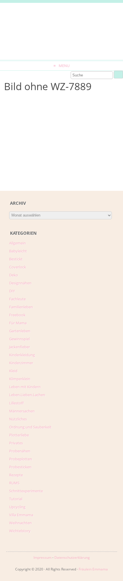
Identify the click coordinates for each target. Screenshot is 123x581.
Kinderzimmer (21, 362)
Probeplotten (20, 458)
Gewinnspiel (19, 338)
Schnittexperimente (26, 490)
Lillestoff (16, 403)
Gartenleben (19, 330)
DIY (12, 290)
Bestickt (16, 259)
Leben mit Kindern (25, 386)
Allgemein (17, 243)
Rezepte (16, 474)
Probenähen (19, 451)
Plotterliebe (19, 435)
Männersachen (22, 411)
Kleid (13, 370)
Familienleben (21, 306)
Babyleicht (18, 251)
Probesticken (20, 466)
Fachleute (17, 298)
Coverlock (17, 267)
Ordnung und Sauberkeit (30, 427)
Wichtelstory (20, 530)
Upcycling (17, 506)
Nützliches (18, 419)
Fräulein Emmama (93, 569)
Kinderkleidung (22, 354)
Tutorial (15, 498)
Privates (16, 443)
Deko (13, 275)
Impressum (42, 557)
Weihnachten (20, 522)
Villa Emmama (21, 514)
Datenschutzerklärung (72, 557)
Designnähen (20, 283)
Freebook (17, 314)
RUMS (14, 482)
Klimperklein (19, 378)
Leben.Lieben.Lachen (27, 394)
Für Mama (18, 322)
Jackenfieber (19, 346)
